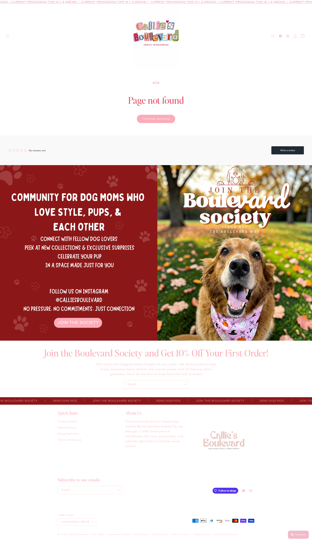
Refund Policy (67, 427)
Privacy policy (160, 534)
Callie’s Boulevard (79, 534)
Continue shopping (156, 118)
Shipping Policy (68, 433)
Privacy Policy (67, 421)
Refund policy (141, 534)
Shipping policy (202, 534)
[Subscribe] (184, 384)
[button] (7, 36)
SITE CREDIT (98, 534)
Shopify (126, 534)
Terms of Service (69, 440)
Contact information (226, 534)
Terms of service (180, 534)
